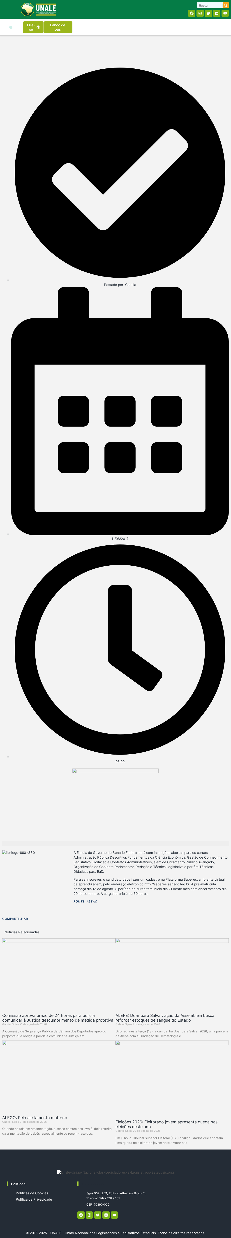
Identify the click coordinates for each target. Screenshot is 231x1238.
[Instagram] (200, 13)
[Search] (226, 5)
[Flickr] (216, 13)
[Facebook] (191, 13)
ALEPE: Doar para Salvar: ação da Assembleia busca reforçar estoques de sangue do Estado (165, 1018)
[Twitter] (208, 13)
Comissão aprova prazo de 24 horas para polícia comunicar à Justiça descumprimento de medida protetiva (57, 1018)
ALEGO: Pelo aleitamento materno (34, 1117)
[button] (10, 27)
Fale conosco (93, 1184)
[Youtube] (225, 13)
